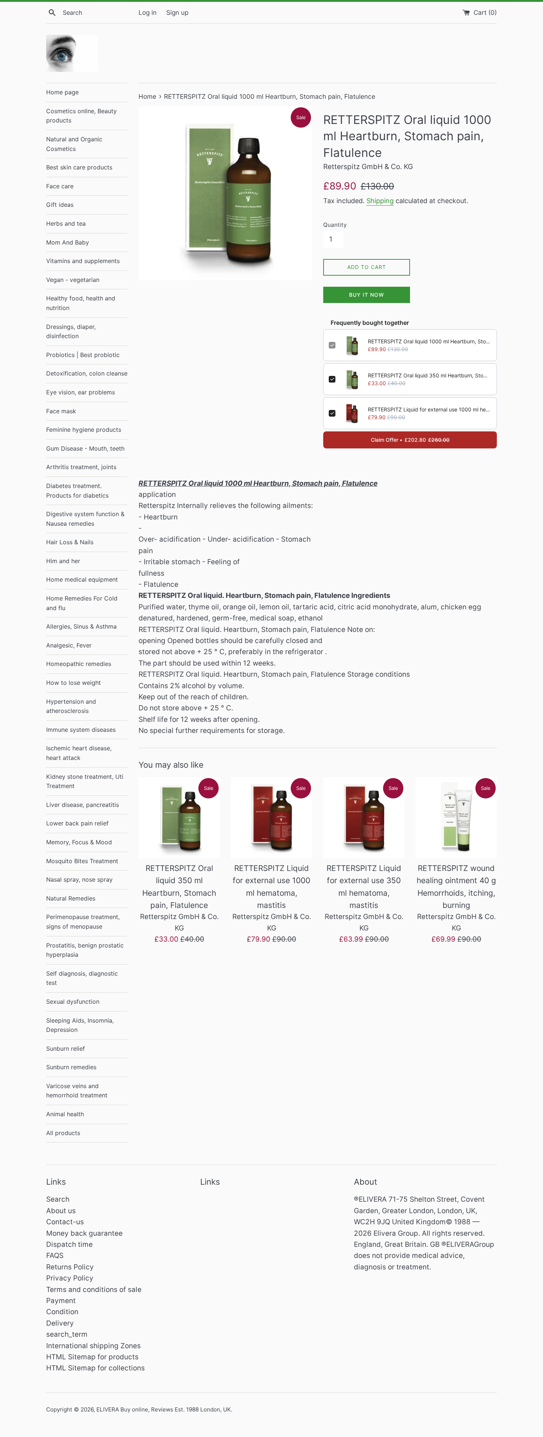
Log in (148, 12)
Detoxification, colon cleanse (86, 373)
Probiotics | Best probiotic (83, 355)
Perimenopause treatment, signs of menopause (83, 921)
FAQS (55, 1255)
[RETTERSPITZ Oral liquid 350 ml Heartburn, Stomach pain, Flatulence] (179, 817)
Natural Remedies (70, 898)
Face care (60, 186)
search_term (67, 1334)
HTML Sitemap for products (92, 1357)
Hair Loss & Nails (69, 542)
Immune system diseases (81, 729)
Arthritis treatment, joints (81, 467)
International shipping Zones (93, 1346)
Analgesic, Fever (69, 645)
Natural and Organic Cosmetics (74, 143)
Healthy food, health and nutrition (80, 303)
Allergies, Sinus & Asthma (81, 626)
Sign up (177, 12)
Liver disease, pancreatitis (82, 804)
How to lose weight (73, 682)
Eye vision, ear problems (80, 392)
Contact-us (65, 1222)
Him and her (63, 561)
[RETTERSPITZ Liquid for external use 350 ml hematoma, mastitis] (363, 817)
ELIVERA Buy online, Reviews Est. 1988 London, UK (163, 1409)
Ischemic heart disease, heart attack (79, 752)
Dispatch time (69, 1244)
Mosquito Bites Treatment (82, 861)
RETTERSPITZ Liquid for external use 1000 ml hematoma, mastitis (429, 409)
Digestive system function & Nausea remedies (85, 518)
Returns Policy (70, 1267)
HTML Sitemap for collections (95, 1368)
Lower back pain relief (77, 823)
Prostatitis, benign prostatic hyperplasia (85, 950)
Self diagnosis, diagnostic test (82, 978)
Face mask (61, 411)
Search (57, 1199)
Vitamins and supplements (83, 261)
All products (63, 1133)
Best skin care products (79, 167)
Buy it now (366, 295)
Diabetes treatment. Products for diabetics (77, 490)
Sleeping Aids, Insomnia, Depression (80, 1025)
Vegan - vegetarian (72, 279)
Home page (62, 92)
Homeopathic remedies (78, 663)
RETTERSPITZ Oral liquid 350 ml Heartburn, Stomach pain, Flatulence (429, 375)
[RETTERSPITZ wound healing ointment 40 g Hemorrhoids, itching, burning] (456, 817)
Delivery (60, 1323)
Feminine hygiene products (83, 429)
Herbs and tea (66, 223)
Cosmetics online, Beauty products (81, 115)
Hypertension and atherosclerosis (71, 706)
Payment (61, 1300)
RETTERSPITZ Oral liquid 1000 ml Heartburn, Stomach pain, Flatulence (429, 341)
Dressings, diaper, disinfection (71, 331)
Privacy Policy (69, 1278)
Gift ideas (60, 204)
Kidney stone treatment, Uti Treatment (84, 781)
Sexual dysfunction (72, 1001)
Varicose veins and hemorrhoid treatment (76, 1090)
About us (61, 1211)
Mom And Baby (67, 242)
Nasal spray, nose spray (79, 879)
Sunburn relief (65, 1048)
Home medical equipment (82, 579)
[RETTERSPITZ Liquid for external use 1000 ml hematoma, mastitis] (271, 817)
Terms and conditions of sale (93, 1289)
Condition (62, 1312)
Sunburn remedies (71, 1067)
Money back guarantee (84, 1233)
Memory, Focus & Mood (79, 842)
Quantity (334, 224)
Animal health (65, 1114)
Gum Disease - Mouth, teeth (85, 448)
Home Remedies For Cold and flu (81, 603)
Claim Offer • (410, 440)
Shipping (380, 201)
